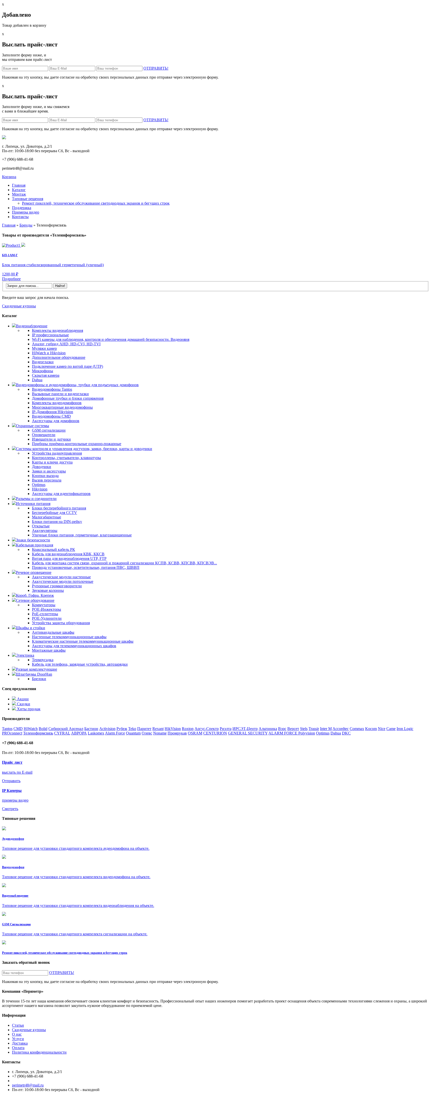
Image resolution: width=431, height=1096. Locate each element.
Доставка (20, 1043)
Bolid (43, 729)
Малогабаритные (46, 517)
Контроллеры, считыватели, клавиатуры (66, 458)
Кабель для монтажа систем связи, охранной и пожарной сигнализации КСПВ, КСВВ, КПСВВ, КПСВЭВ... (124, 563)
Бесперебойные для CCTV (54, 512)
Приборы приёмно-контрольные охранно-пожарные (76, 444)
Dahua (37, 380)
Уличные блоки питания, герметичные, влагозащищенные (82, 535)
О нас (17, 1034)
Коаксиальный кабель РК (53, 549)
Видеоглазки (43, 362)
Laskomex (96, 733)
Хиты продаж (28, 709)
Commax (357, 729)
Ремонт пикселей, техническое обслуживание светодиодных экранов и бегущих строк (96, 203)
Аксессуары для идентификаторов (61, 493)
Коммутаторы (43, 605)
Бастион (91, 729)
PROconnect (12, 733)
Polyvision (306, 733)
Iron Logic (405, 729)
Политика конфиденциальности (39, 1052)
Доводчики (41, 467)
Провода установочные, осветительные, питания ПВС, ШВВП (85, 567)
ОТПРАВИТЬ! (155, 68)
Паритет (144, 729)
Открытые (41, 526)
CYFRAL (62, 733)
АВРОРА (79, 733)
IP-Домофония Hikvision (52, 412)
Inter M (326, 729)
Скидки (23, 704)
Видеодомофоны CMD (51, 416)
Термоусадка (42, 660)
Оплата (18, 1048)
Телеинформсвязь (38, 733)
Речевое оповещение (33, 572)
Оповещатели (43, 435)
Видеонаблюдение (31, 326)
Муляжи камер (44, 348)
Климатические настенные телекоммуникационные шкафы (82, 641)
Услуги (18, 1039)
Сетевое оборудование (35, 600)
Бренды (25, 225)
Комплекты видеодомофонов (57, 403)
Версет (293, 729)
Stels (304, 729)
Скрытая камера (45, 375)
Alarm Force (115, 733)
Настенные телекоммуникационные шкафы (69, 637)
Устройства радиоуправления (57, 453)
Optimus (38, 485)
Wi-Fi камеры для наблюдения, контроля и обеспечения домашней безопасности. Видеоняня (110, 339)
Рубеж (121, 729)
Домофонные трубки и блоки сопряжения (68, 398)
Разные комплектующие (36, 669)
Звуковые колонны (48, 590)
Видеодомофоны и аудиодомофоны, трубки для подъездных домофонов (77, 385)
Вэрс (282, 729)
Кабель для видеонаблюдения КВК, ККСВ (68, 554)
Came (391, 729)
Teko (132, 729)
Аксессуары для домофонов (55, 421)
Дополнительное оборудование (58, 357)
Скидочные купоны (19, 306)
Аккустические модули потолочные (62, 581)
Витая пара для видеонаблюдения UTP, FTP (69, 558)
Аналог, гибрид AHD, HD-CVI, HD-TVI (66, 344)
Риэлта (225, 729)
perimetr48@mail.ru (28, 1085)
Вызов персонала (46, 480)
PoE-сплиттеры (45, 614)
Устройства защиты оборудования (61, 623)
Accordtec (340, 729)
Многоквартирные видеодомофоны (62, 407)
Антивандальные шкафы (53, 632)
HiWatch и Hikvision (49, 353)
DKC (346, 733)
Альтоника (268, 729)
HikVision (173, 729)
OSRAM (195, 733)
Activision (107, 729)
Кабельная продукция (34, 545)
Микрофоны (42, 371)
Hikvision (39, 489)
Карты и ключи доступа (52, 462)
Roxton (188, 729)
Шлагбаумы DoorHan (34, 674)
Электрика (25, 655)
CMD (18, 729)
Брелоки (39, 679)
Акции (22, 699)
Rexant (158, 729)
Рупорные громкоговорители (57, 586)
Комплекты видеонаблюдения (57, 330)
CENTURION (215, 733)
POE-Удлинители (47, 618)
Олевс (147, 733)
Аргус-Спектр (207, 729)
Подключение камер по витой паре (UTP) (67, 366)
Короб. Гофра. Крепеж (35, 595)
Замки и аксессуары (49, 471)
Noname (160, 733)
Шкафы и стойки (30, 628)
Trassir (314, 729)
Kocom (371, 729)
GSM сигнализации (49, 430)
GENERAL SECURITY (248, 733)
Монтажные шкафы (49, 650)
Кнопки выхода (45, 476)
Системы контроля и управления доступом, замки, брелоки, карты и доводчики (84, 449)
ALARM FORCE (283, 733)
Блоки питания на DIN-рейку (57, 521)
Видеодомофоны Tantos (52, 389)
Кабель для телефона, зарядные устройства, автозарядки (80, 664)
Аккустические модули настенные (61, 577)
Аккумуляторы (44, 530)
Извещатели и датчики (51, 439)
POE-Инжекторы (46, 609)
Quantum (133, 733)
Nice (381, 729)
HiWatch (31, 729)
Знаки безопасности (33, 540)
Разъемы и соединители (36, 498)
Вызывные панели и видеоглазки (60, 394)
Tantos (7, 729)
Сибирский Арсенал (65, 729)
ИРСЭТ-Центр (245, 729)
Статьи (18, 1025)
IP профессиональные (50, 335)
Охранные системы (32, 426)
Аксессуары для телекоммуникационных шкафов (74, 646)
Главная (8, 225)
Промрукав (177, 733)
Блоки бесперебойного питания (59, 508)
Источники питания (33, 503)
